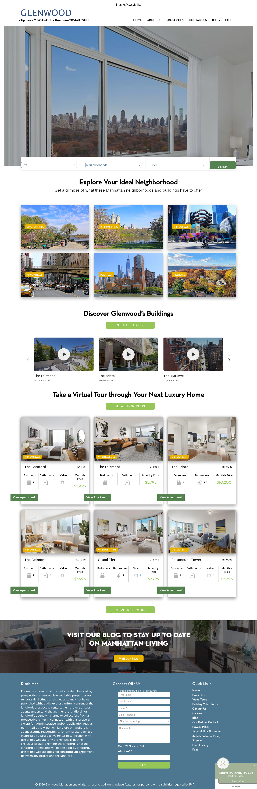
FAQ (228, 20)
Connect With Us (126, 684)
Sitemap (197, 740)
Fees (195, 749)
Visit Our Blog (128, 658)
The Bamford (35, 467)
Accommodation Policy (206, 736)
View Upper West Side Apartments (128, 229)
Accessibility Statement (207, 731)
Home (137, 20)
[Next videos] (229, 359)
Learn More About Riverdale (202, 273)
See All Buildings (130, 325)
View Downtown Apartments (128, 277)
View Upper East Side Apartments (55, 229)
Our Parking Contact (205, 722)
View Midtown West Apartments (202, 229)
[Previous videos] (28, 359)
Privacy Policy (200, 727)
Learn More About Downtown (129, 273)
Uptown (35, 20)
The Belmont (35, 559)
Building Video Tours (205, 704)
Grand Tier (107, 559)
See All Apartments (130, 406)
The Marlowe (173, 376)
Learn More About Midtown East (55, 273)
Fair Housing (200, 745)
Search (223, 167)
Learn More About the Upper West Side (128, 225)
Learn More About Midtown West (202, 225)
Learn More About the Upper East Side (55, 225)
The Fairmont (44, 376)
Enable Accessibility (128, 4)
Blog (216, 20)
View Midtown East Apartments (55, 277)
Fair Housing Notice (209, 784)
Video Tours (199, 699)
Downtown (71, 20)
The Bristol (107, 376)
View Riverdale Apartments (202, 277)
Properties (175, 20)
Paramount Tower (186, 559)
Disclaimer (29, 684)
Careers (197, 713)
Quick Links (201, 684)
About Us (154, 20)
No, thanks (236, 786)
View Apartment (24, 497)
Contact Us (198, 20)
